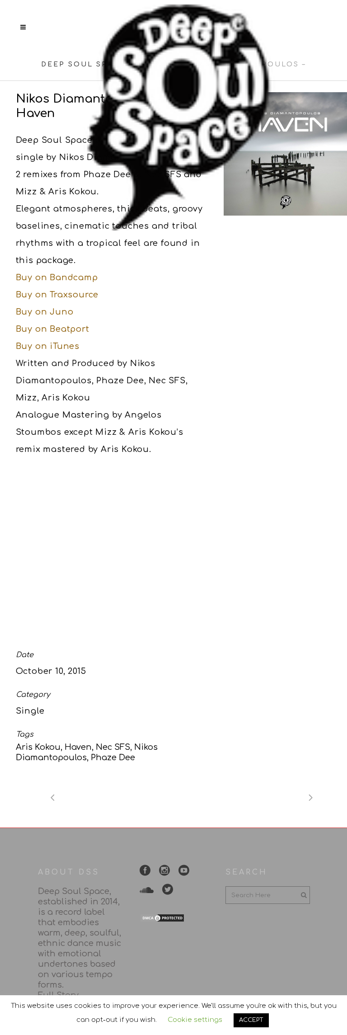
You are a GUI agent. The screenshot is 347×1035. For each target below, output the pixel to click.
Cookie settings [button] (195, 1020)
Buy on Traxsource (57, 294)
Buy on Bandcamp (57, 277)
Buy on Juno (45, 311)
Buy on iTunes (48, 346)
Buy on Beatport (52, 329)
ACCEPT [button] (251, 1020)
